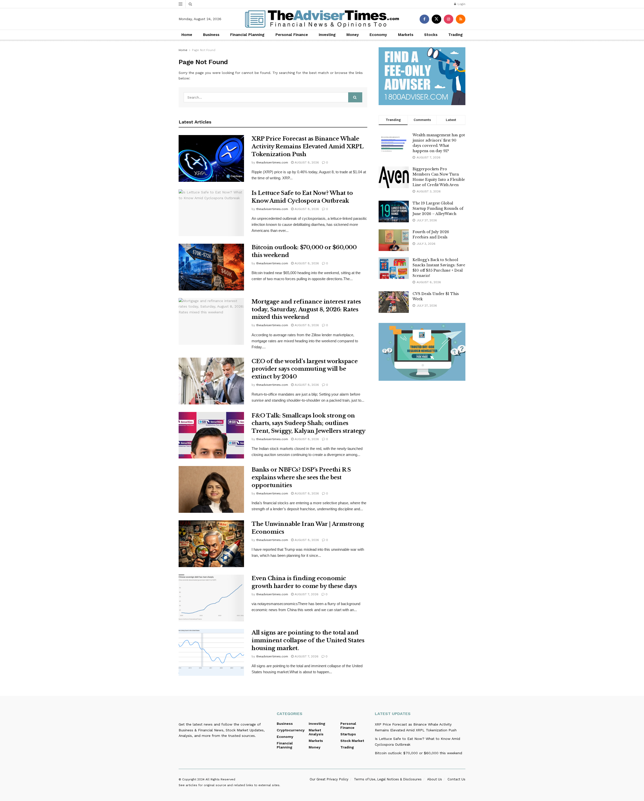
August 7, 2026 (306, 594)
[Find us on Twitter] (436, 19)
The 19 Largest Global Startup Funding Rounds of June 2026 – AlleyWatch (438, 208)
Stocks (430, 34)
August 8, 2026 (306, 162)
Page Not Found (203, 50)
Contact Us (456, 779)
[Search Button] (190, 4)
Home (186, 34)
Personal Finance (291, 34)
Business (211, 34)
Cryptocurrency (291, 730)
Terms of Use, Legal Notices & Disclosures (388, 779)
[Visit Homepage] (322, 19)
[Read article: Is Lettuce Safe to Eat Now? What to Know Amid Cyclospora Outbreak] (211, 212)
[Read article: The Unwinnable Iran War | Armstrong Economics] (211, 543)
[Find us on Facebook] (424, 19)
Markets (405, 34)
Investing (327, 34)
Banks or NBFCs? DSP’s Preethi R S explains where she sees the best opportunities (301, 477)
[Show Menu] (180, 4)
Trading (455, 34)
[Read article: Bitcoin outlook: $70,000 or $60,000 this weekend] (211, 267)
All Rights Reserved (220, 779)
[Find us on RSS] (460, 19)
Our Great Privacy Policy (329, 779)
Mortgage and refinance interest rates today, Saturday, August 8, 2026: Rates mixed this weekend (306, 309)
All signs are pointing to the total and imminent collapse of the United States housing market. (308, 640)
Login (461, 4)
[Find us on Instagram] (448, 19)
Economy (378, 34)
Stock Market (352, 741)
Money (352, 34)
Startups (348, 734)
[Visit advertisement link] (422, 76)
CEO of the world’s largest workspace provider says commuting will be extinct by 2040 (304, 369)
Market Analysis (316, 732)
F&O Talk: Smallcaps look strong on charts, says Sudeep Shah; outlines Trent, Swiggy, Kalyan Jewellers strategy (308, 423)
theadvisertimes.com (272, 162)
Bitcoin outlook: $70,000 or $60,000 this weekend (418, 753)
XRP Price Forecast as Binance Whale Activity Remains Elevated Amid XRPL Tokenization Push (308, 146)
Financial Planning (247, 34)
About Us (434, 779)
